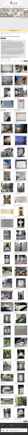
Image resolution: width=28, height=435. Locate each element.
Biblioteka (19, 7)
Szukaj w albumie (3, 38)
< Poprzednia (21, 421)
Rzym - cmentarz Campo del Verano (6, 57)
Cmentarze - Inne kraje (23, 32)
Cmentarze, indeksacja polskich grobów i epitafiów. (14, 32)
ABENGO (16, 433)
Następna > (25, 421)
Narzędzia (20, 6)
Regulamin (11, 424)
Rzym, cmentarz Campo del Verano (14, 56)
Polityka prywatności (12, 425)
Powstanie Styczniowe (15, 6)
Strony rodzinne (8, 6)
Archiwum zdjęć (14, 7)
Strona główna (2, 32)
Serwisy (2, 425)
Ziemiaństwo (5, 7)
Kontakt (24, 7)
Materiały (9, 7)
